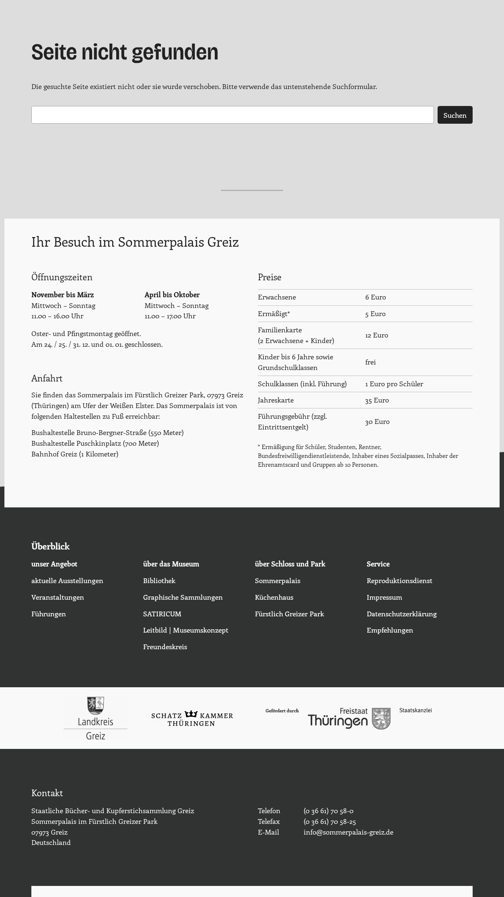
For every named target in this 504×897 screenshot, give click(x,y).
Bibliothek (159, 580)
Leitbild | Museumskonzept (185, 629)
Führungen (48, 613)
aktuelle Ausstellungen (67, 580)
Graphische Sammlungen (183, 597)
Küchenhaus (274, 597)
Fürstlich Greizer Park (289, 613)
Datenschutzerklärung (402, 613)
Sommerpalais (277, 580)
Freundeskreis (165, 646)
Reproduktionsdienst (399, 580)
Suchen (455, 115)
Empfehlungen (390, 629)
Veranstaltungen (57, 597)
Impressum (384, 597)
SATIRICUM (162, 613)
